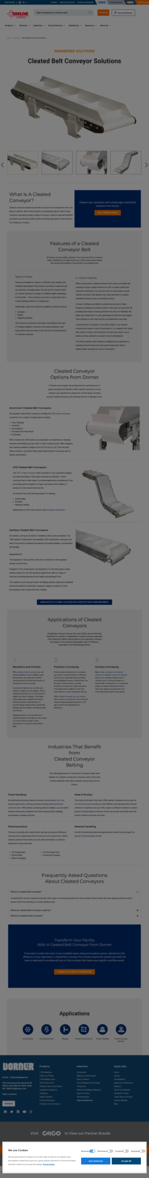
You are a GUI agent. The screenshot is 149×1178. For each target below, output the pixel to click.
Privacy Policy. (49, 1164)
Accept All (126, 1161)
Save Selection (96, 1161)
